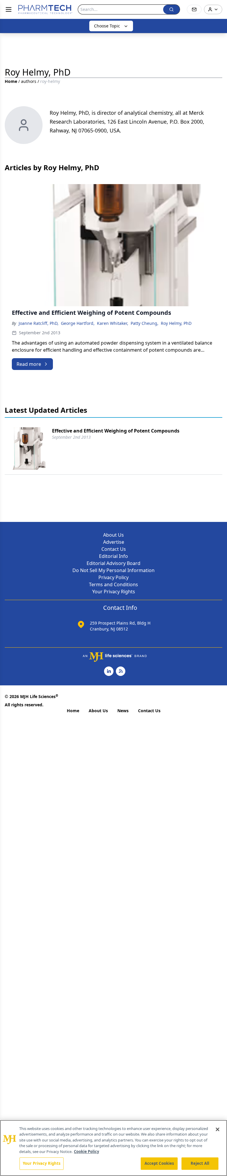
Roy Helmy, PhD (176, 323)
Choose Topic (107, 26)
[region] (113, 1148)
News (123, 710)
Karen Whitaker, (112, 323)
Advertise (113, 542)
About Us (113, 535)
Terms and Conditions (113, 584)
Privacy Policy (113, 577)
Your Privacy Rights (113, 591)
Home (11, 81)
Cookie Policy (86, 1151)
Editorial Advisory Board (113, 563)
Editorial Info (113, 556)
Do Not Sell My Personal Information (113, 570)
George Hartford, (78, 323)
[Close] (217, 1129)
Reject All (200, 1163)
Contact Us (113, 549)
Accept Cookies (159, 1163)
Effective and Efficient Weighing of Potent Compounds (115, 431)
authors (28, 81)
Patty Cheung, (144, 323)
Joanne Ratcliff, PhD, (39, 323)
